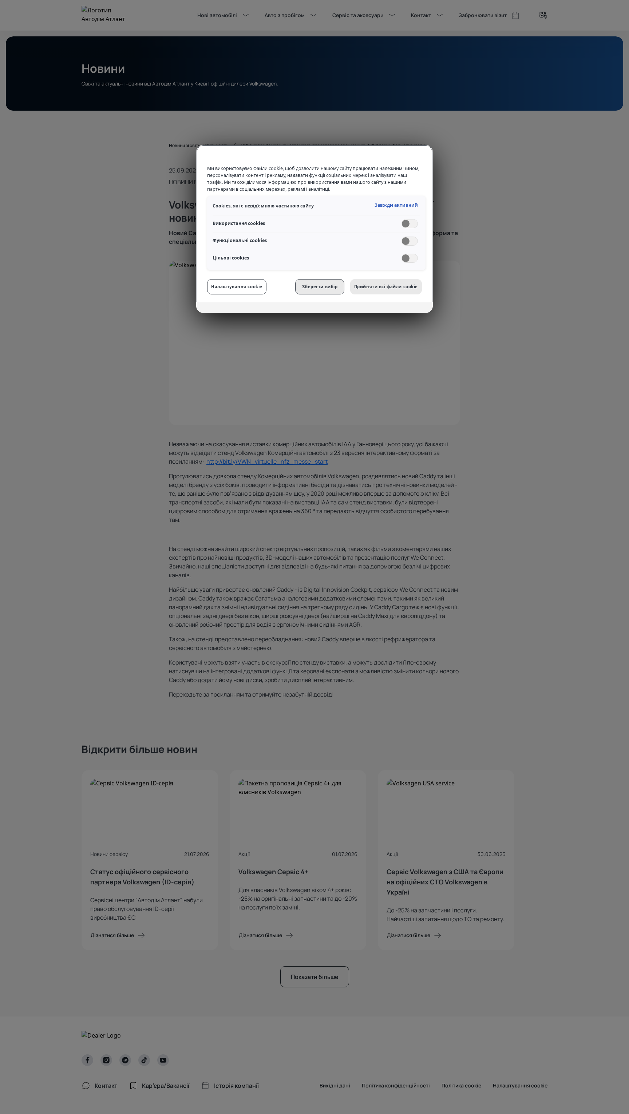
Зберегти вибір (319, 286)
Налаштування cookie (236, 286)
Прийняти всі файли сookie (386, 286)
